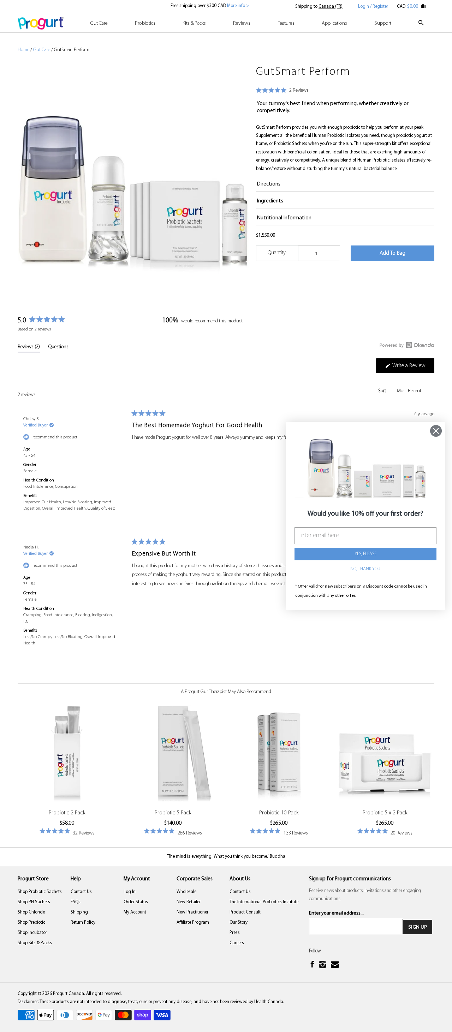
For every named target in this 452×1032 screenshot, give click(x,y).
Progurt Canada (68, 993)
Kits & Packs (194, 23)
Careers (237, 943)
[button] (282, 91)
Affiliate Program (193, 922)
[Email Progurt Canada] (336, 965)
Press (235, 932)
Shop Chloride (31, 912)
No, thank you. (365, 569)
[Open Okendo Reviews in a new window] (407, 344)
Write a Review (412, 368)
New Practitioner (192, 912)
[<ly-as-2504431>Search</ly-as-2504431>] (421, 26)
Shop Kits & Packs (35, 943)
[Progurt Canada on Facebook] (313, 965)
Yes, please (365, 554)
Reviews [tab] (29, 348)
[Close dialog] (436, 431)
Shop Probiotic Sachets (40, 892)
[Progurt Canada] (41, 23)
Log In (130, 892)
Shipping (79, 912)
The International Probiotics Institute (264, 902)
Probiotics (145, 23)
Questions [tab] (58, 348)
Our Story (239, 922)
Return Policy (83, 922)
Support (382, 23)
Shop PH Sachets (34, 902)
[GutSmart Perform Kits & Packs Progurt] (133, 177)
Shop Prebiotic (31, 922)
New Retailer (189, 902)
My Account (135, 912)
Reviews (241, 23)
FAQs (76, 902)
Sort (382, 391)
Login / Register (373, 6)
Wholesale (186, 892)
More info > (237, 6)
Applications (334, 23)
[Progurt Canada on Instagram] (323, 965)
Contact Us (81, 892)
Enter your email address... (336, 913)
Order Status (136, 902)
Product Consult (245, 912)
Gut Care (99, 23)
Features (286, 23)
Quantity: (277, 253)
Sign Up (417, 927)
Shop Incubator (32, 932)
